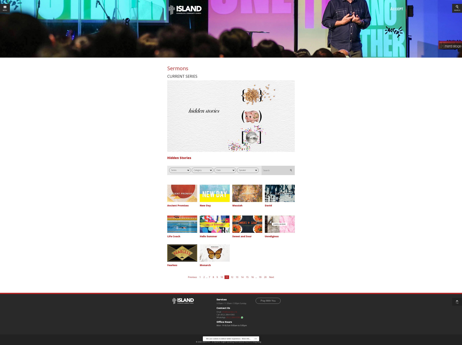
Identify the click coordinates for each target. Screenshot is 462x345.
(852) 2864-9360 (233, 317)
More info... (246, 339)
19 (260, 277)
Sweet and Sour (242, 236)
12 (232, 277)
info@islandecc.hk (229, 312)
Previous (192, 277)
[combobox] (180, 170)
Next (271, 277)
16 (252, 277)
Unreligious (272, 236)
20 (265, 277)
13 (237, 277)
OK (255, 339)
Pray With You (268, 300)
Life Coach (173, 236)
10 (222, 277)
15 (247, 277)
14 (242, 277)
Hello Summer (208, 236)
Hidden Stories (179, 158)
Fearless (172, 265)
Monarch (205, 265)
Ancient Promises (178, 205)
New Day (205, 205)
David (268, 205)
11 (227, 277)
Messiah (237, 205)
